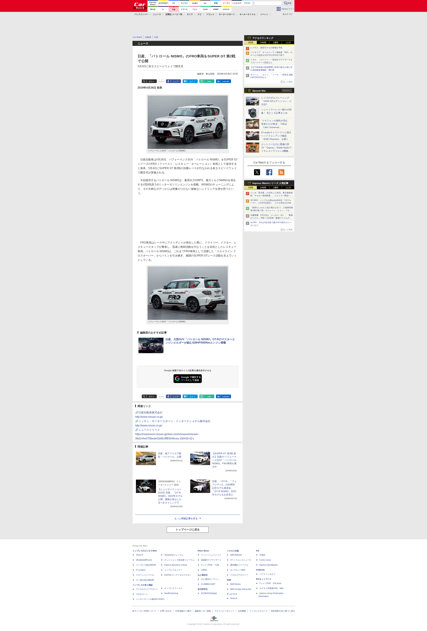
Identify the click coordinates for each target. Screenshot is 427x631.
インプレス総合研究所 (146, 565)
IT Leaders (141, 570)
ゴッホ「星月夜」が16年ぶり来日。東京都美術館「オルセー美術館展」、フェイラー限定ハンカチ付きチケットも (271, 196)
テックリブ (232, 594)
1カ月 (288, 42)
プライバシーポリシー (224, 611)
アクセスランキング (262, 38)
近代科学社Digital (209, 593)
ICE (257, 551)
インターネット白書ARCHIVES (150, 599)
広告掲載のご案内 (183, 611)
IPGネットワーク (263, 579)
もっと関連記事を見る (186, 518)
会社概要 (242, 611)
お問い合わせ (166, 611)
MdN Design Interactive (240, 589)
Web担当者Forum (144, 560)
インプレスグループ (258, 611)
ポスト (151, 81)
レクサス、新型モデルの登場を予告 (266, 48)
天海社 (262, 555)
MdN (229, 580)
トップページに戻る (188, 529)
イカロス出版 (233, 551)
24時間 (263, 42)
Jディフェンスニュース (240, 560)
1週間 (275, 42)
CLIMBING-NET (208, 584)
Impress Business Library (175, 565)
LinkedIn (225, 81)
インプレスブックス (173, 588)
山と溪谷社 (203, 575)
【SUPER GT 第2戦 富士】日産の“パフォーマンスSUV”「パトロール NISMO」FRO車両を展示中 (224, 460)
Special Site (259, 90)
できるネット (142, 594)
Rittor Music (203, 551)
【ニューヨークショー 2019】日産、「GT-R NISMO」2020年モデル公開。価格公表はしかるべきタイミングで (170, 496)
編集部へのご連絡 (203, 611)
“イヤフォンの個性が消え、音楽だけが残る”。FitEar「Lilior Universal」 (275, 124)
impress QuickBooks (268, 565)
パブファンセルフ (267, 574)
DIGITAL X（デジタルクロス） (178, 575)
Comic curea (265, 560)
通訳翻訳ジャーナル (239, 565)
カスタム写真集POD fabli (271, 588)
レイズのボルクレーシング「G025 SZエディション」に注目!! (276, 101)
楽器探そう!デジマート (211, 560)
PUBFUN (260, 570)
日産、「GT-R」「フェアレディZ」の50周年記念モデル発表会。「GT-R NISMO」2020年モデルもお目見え (224, 488)
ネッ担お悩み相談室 (145, 580)
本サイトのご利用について (144, 611)
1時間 (250, 42)
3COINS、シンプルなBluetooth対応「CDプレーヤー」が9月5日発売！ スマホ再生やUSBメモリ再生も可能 (271, 203)
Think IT (139, 555)
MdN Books (235, 584)
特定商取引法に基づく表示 (283, 611)
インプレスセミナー (173, 570)
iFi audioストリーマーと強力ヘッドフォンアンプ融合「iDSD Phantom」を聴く (276, 135)
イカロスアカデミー (239, 575)
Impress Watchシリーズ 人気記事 (270, 183)
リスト (161, 81)
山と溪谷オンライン (210, 579)
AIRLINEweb (236, 555)
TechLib (233, 598)
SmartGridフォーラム (173, 555)
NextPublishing (171, 593)
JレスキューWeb (237, 570)
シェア (175, 81)
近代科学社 (203, 589)
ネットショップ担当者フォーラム (179, 560)
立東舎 (204, 570)
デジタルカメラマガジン (147, 589)
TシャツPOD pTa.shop (270, 583)
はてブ (192, 81)
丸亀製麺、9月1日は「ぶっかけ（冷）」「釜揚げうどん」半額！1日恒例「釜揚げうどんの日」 (271, 218)
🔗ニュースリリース (167, 434)
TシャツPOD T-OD (210, 565)
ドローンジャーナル (145, 575)
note (209, 81)
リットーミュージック (211, 555)
